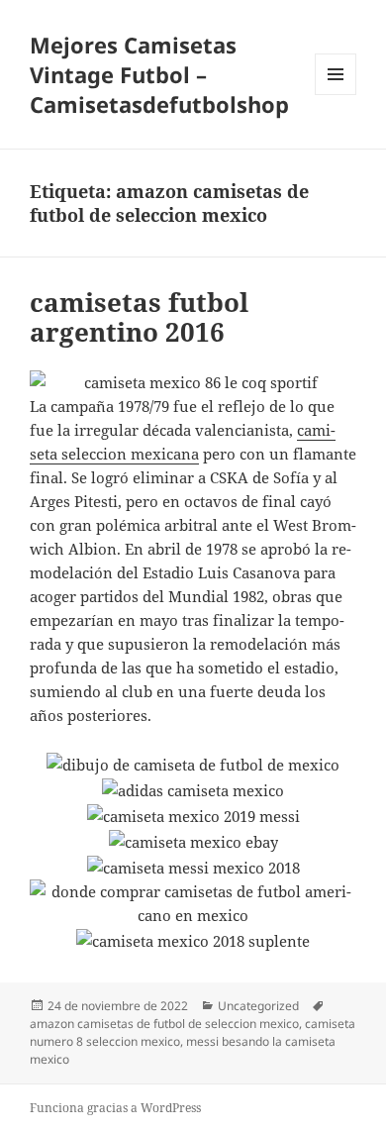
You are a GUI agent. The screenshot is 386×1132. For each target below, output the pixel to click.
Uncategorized (258, 1005)
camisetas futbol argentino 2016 (139, 317)
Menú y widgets (336, 94)
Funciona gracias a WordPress (115, 1107)
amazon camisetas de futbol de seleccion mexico (164, 1023)
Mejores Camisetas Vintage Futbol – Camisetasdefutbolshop (159, 74)
